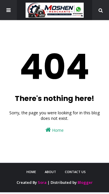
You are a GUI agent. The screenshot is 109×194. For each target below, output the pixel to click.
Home (57, 130)
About (50, 172)
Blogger (85, 182)
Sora (42, 182)
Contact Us (75, 172)
